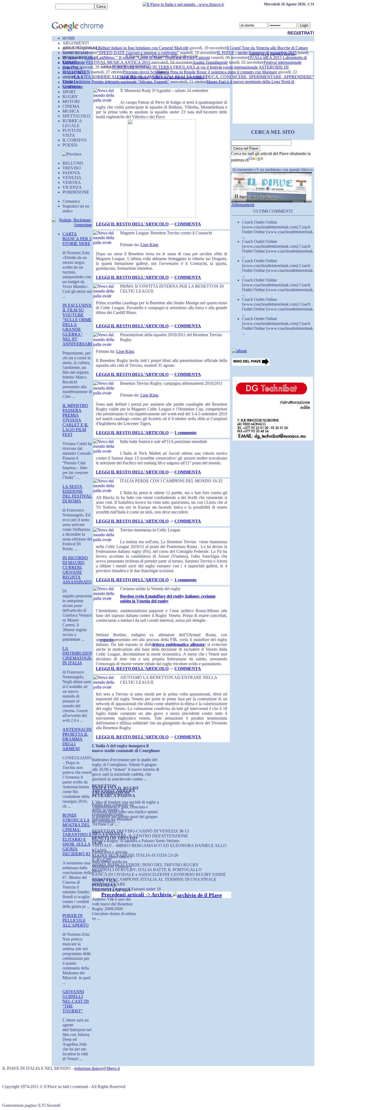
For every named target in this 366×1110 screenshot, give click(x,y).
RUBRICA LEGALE (72, 123)
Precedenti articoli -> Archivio (137, 894)
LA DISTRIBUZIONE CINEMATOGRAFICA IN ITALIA (83, 655)
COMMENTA (187, 224)
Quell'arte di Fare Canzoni (187, 57)
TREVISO (71, 168)
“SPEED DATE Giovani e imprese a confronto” (138, 52)
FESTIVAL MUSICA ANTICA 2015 (118, 62)
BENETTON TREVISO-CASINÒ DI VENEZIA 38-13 (140, 831)
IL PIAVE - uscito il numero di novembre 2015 (257, 52)
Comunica (71, 201)
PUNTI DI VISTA (71, 133)
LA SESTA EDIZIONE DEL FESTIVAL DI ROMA (77, 493)
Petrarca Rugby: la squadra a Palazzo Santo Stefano (135, 840)
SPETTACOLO (76, 116)
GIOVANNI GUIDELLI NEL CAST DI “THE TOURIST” (75, 1001)
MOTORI (71, 101)
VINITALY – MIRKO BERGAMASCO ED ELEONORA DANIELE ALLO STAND (159, 848)
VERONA (71, 182)
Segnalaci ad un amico (75, 208)
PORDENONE (75, 192)
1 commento (185, 432)
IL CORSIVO (74, 140)
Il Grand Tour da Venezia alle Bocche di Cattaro (267, 48)
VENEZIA (71, 177)
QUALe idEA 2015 (265, 57)
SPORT (69, 92)
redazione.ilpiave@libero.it (97, 1068)
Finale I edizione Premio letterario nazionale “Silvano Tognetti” (115, 81)
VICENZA (72, 187)
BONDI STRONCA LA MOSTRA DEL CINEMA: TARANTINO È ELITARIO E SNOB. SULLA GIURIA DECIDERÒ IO (77, 834)
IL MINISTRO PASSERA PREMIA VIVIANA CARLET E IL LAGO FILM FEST (75, 420)
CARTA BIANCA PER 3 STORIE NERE (76, 239)
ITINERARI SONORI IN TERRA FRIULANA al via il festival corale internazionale (185, 67)
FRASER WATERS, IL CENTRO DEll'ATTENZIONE (140, 836)
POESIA (70, 145)
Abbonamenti (242, 204)
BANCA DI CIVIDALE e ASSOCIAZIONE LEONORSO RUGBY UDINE (159, 874)
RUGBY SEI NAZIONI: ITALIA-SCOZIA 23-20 (135, 855)
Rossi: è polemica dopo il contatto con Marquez (237, 72)
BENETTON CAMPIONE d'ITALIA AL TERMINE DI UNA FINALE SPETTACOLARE (154, 881)
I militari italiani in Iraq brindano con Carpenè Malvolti (142, 48)
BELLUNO (72, 163)
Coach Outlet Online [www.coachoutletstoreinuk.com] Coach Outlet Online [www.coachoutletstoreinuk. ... (278, 229)
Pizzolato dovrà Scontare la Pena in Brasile (160, 72)
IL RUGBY (102, 860)
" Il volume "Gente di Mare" (140, 57)
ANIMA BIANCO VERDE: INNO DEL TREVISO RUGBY (145, 865)
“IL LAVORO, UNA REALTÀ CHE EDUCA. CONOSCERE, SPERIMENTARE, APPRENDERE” (226, 77)
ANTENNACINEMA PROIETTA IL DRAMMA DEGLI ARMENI (81, 739)
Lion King (149, 244)
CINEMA (71, 106)
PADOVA (71, 173)
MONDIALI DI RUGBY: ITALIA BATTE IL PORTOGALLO (147, 869)
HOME (68, 38)
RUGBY (70, 96)
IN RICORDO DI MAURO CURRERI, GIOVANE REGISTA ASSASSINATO (77, 570)
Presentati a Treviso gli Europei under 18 (126, 889)
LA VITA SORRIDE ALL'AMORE (105, 77)
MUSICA (70, 111)
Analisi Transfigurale (210, 62)
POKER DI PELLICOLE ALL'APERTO (75, 920)
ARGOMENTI (75, 43)
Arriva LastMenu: (100, 57)
